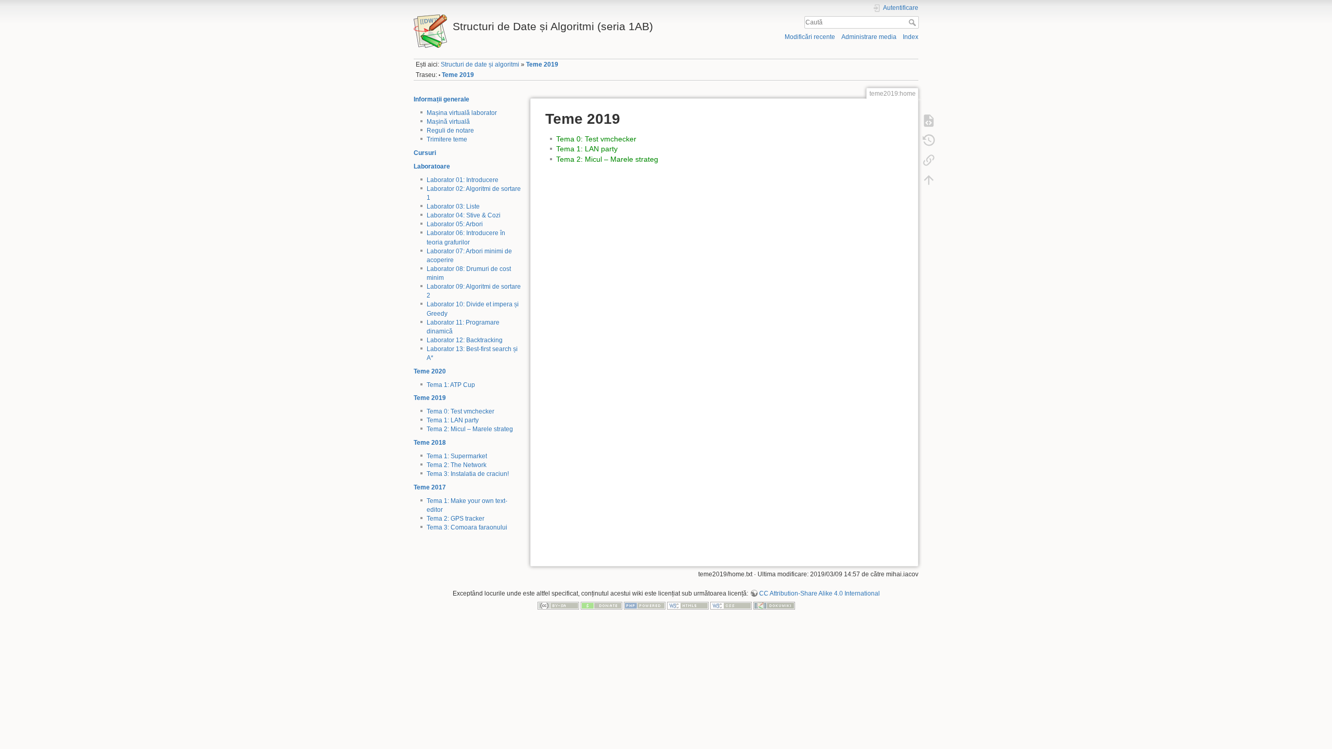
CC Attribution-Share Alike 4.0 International (819, 593)
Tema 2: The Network (456, 465)
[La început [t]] (929, 179)
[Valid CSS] (731, 605)
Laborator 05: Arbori (455, 224)
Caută (913, 22)
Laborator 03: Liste (453, 206)
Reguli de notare (450, 130)
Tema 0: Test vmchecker (460, 411)
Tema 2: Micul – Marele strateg (470, 429)
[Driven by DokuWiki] (774, 605)
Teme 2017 (430, 487)
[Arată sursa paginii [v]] (929, 120)
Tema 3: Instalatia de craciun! (468, 473)
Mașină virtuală (448, 121)
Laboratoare (432, 166)
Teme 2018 (430, 442)
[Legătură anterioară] (929, 160)
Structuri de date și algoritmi (480, 64)
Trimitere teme (447, 139)
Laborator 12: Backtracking (465, 340)
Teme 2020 (430, 371)
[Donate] (601, 605)
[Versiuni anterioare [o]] (929, 140)
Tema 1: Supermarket (457, 456)
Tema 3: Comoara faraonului (467, 527)
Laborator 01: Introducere (462, 180)
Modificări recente (810, 37)
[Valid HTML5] (688, 605)
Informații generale (441, 99)
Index (910, 37)
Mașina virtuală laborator (462, 113)
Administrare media (868, 37)
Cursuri (425, 153)
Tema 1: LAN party (453, 420)
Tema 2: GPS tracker (455, 518)
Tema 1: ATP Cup (451, 385)
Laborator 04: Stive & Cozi (464, 215)
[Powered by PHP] (644, 605)
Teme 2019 (542, 64)
